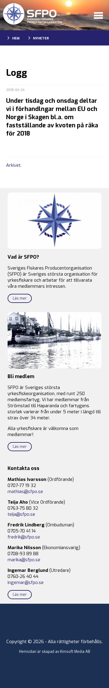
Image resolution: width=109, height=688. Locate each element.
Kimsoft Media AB (75, 651)
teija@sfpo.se (21, 514)
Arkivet (13, 165)
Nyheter (41, 38)
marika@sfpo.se (24, 560)
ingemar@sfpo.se (26, 582)
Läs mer (20, 298)
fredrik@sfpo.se (24, 537)
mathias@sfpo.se (25, 491)
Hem (16, 38)
